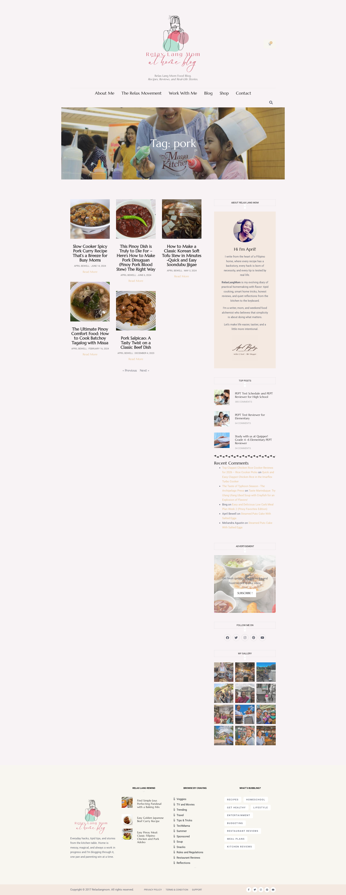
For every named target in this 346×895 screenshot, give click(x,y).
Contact (243, 93)
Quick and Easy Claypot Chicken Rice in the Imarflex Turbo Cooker (248, 477)
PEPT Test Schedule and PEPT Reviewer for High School (254, 395)
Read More (90, 272)
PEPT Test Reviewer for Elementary (250, 416)
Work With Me (183, 93)
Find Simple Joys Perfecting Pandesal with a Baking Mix (149, 804)
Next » (144, 370)
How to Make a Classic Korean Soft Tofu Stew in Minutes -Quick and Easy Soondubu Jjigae (181, 255)
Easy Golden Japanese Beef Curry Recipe (150, 819)
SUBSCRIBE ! (244, 593)
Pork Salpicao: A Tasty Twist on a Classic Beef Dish (136, 343)
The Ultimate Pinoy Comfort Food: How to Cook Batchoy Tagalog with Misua (90, 336)
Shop (224, 93)
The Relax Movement (141, 93)
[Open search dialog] (271, 102)
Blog (208, 93)
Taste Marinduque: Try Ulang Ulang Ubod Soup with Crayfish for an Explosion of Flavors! (248, 495)
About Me (104, 93)
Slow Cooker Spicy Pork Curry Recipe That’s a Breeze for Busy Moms (90, 253)
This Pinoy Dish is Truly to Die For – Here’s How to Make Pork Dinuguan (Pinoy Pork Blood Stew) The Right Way (135, 258)
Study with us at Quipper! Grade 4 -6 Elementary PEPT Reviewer (253, 439)
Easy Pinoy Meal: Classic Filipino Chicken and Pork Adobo (148, 837)
